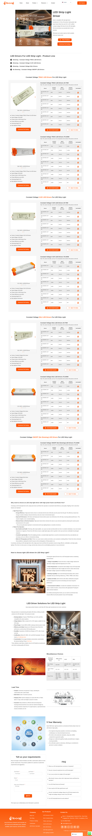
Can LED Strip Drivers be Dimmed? (57, 784)
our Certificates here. (21, 637)
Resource (43, 3)
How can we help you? (19, 784)
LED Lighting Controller (48, 832)
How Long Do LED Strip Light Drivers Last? (58, 788)
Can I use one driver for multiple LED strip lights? (59, 774)
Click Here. (29, 641)
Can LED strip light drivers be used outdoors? (59, 798)
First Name (16, 771)
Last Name (31, 771)
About (27, 3)
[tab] (64, 766)
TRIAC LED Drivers (47, 821)
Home (21, 3)
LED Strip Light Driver (48, 829)
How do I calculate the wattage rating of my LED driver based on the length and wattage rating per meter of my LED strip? (64, 793)
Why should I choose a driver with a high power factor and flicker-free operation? (64, 779)
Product (34, 3)
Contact (53, 3)
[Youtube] (75, 827)
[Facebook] (65, 827)
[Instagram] (71, 827)
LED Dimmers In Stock (48, 815)
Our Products (46, 811)
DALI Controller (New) (48, 818)
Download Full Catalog (64, 44)
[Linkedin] (62, 827)
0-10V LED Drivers (47, 824)
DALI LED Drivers (47, 826)
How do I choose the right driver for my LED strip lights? (61, 770)
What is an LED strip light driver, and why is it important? (61, 766)
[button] (12, 97)
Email (15, 778)
